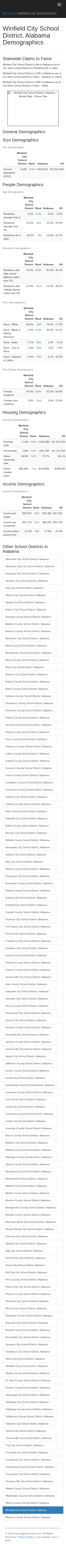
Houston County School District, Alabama (28, 1027)
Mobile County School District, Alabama (27, 1193)
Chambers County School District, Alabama (29, 703)
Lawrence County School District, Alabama (29, 1092)
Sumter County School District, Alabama (27, 1387)
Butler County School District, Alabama (26, 688)
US (5, 13)
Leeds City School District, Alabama (25, 1106)
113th (38, 213)
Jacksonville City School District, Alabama (28, 1049)
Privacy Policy (26, 1537)
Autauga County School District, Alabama (28, 616)
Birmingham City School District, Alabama (28, 652)
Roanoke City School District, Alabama (26, 1322)
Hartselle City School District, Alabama (26, 998)
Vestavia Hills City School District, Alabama (29, 1481)
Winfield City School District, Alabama (26, 1510)
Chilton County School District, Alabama (27, 717)
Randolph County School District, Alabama (28, 1315)
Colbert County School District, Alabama (27, 760)
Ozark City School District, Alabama (25, 1265)
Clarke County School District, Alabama (27, 732)
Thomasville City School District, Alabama (28, 1438)
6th (39, 235)
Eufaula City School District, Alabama (25, 897)
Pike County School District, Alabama (25, 1308)
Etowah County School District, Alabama (27, 890)
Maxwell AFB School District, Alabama (26, 1178)
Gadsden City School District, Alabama (26, 948)
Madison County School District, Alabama (28, 1149)
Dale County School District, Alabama (26, 811)
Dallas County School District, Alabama (27, 825)
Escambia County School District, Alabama (29, 883)
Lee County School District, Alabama (25, 1099)
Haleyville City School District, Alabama (27, 991)
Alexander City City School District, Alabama (29, 566)
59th (38, 342)
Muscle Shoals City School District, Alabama (29, 1229)
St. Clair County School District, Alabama (28, 1380)
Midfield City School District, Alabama (26, 1185)
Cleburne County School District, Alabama (28, 746)
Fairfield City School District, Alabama (26, 905)
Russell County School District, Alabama (27, 1330)
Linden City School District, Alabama (25, 1121)
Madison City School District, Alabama (26, 1142)
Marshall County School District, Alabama (28, 1171)
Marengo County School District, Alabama (28, 1157)
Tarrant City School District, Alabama (25, 1430)
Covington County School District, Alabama (29, 782)
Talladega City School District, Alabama (27, 1402)
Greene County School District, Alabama (27, 969)
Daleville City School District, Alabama (26, 818)
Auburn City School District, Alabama (25, 609)
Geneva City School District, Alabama (26, 955)
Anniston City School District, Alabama (26, 580)
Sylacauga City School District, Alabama (27, 1394)
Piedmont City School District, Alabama (27, 1301)
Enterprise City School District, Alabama (27, 876)
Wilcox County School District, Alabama (27, 1502)
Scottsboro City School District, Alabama (27, 1351)
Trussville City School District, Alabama (26, 1452)
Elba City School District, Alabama (24, 861)
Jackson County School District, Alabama (28, 1041)
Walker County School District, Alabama (27, 1488)
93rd (38, 286)
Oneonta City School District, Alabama (26, 1236)
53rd (38, 400)
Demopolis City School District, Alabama (27, 847)
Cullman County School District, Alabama (28, 804)
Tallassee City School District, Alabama (26, 1423)
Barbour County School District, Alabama (28, 631)
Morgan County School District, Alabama (27, 1214)
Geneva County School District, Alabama (28, 962)
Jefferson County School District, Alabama (28, 1063)
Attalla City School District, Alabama (25, 602)
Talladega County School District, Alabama (28, 1409)
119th (33, 450)
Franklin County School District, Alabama (28, 941)
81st (37, 522)
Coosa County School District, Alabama (27, 775)
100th (38, 270)
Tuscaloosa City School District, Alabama (28, 1459)
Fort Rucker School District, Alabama (25, 933)
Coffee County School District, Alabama (27, 753)
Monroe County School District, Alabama (27, 1200)
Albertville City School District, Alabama (27, 559)
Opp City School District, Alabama (24, 1250)
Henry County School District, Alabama (26, 1005)
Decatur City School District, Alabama (26, 832)
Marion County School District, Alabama (27, 1164)
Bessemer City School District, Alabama (27, 638)
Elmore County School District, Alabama (27, 869)
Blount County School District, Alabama (27, 660)
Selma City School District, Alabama (25, 1358)
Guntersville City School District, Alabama (28, 977)
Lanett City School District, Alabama (25, 1077)
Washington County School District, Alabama (30, 1495)
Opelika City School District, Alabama (25, 1243)
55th (38, 347)
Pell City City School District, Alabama (26, 1272)
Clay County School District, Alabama (26, 739)
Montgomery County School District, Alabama (30, 1207)
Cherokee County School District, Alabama (29, 710)
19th (38, 356)
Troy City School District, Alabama (24, 1445)
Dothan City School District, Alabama (25, 854)
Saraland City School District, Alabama (26, 1344)
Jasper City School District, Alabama (25, 1056)
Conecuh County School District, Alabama (28, 768)
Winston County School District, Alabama (28, 1517)
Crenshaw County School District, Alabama (29, 789)
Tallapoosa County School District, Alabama (29, 1416)
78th (36, 531)
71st (34, 468)
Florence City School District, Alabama (26, 919)
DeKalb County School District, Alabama (27, 840)
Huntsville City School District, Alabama (27, 1034)
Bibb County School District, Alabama (26, 645)
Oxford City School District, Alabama (25, 1258)
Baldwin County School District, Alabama (27, 624)
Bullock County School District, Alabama (27, 681)
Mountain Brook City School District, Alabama (30, 1222)
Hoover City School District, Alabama (25, 1020)
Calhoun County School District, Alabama (28, 696)
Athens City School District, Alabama (25, 595)
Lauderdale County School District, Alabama (29, 1085)
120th (32, 169)
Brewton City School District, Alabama (26, 674)
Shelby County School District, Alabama (27, 1373)
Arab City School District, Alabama (24, 588)
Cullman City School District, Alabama (26, 796)
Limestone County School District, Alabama (29, 1113)
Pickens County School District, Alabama (27, 1294)
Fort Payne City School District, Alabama (27, 926)
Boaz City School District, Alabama (24, 667)
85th (38, 222)
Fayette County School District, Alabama (27, 912)
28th (38, 324)
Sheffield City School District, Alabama (26, 1366)
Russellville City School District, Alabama (27, 1337)
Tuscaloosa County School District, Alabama (29, 1466)
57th (33, 456)
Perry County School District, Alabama (26, 1279)
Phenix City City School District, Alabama (28, 1286)
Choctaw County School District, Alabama (28, 724)
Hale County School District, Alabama (26, 984)
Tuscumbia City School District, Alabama (27, 1474)
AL (12, 13)
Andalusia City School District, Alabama (27, 573)
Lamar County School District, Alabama (27, 1070)
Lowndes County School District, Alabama (28, 1128)
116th (33, 441)
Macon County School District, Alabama (27, 1135)
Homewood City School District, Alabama (28, 1013)
